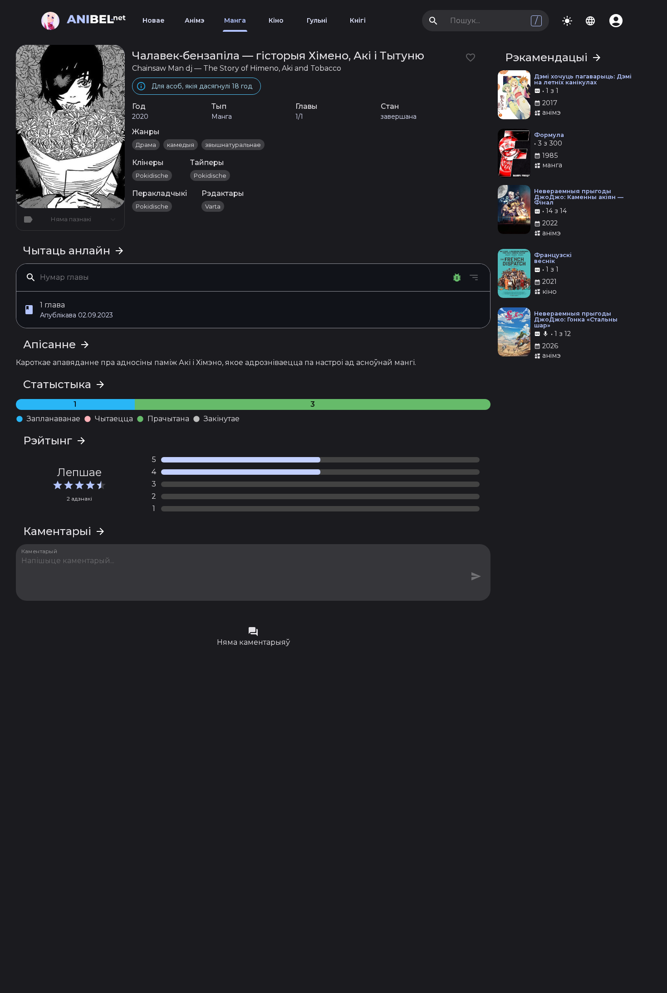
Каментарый (39, 551)
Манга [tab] (235, 20)
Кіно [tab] (276, 20)
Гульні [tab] (317, 20)
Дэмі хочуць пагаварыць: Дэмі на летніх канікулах (583, 80)
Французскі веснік (553, 258)
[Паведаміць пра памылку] (457, 277)
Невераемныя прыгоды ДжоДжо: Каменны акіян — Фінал (578, 197)
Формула (549, 135)
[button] (253, 309)
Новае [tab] (153, 20)
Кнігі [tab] (358, 20)
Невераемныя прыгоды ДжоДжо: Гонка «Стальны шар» (576, 319)
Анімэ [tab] (194, 20)
